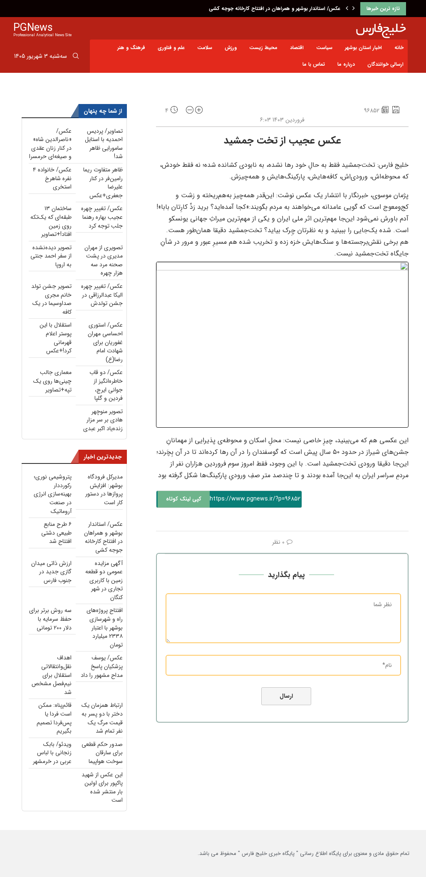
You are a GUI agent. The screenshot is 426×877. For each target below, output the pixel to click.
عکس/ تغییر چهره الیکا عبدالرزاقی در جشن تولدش (102, 295)
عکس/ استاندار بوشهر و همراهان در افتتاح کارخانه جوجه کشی (274, 8)
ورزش (231, 48)
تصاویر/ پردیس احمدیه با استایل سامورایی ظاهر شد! (104, 143)
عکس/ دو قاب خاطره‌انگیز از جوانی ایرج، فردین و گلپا (106, 385)
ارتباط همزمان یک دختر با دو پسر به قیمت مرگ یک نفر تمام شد (102, 718)
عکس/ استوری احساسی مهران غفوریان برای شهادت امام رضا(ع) (105, 342)
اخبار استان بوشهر (363, 48)
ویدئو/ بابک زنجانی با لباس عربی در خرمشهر (52, 753)
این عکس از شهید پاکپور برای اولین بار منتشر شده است (102, 787)
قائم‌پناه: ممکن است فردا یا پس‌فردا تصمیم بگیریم (54, 718)
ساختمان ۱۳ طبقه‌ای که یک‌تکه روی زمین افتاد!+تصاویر (51, 221)
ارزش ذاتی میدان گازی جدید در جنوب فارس (51, 572)
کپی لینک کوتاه (183, 499)
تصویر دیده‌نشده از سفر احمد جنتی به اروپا (51, 256)
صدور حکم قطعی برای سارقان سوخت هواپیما (102, 753)
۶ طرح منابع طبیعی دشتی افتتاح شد (56, 533)
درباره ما (346, 64)
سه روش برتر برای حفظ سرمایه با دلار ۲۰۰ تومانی (50, 619)
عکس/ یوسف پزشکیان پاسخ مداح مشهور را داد (102, 666)
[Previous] (347, 8)
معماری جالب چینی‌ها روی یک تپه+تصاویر (52, 381)
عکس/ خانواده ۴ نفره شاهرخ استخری (52, 178)
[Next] (353, 8)
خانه (399, 48)
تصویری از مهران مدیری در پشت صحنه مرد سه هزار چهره (103, 260)
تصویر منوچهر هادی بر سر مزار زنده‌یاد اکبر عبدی (103, 420)
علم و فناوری (171, 48)
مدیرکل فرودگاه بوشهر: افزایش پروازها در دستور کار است (104, 489)
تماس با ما (313, 64)
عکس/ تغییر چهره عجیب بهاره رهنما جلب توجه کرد (102, 217)
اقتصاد (297, 48)
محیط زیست (263, 48)
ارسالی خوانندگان (385, 64)
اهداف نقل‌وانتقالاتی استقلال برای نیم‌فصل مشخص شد (52, 674)
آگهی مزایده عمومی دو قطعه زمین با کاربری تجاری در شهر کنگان (104, 580)
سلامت (204, 48)
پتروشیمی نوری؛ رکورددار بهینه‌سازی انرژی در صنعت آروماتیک (53, 493)
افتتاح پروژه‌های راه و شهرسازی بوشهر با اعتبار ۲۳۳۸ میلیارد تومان (105, 627)
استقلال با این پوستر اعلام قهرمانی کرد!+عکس (56, 337)
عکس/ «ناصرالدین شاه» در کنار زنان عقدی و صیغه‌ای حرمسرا (50, 143)
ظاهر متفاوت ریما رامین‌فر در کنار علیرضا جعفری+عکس (103, 182)
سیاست (324, 48)
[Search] (76, 57)
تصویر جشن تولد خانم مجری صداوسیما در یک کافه (51, 299)
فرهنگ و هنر (131, 48)
